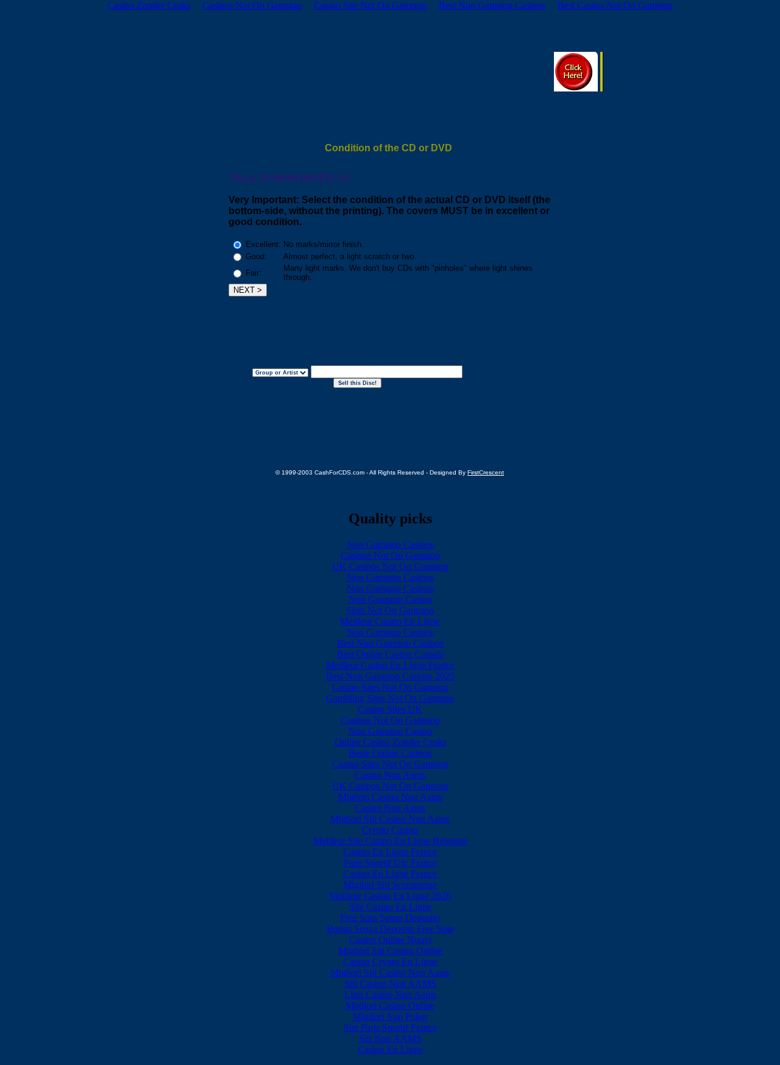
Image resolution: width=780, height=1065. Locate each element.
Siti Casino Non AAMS (390, 983)
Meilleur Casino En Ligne (390, 621)
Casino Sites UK (390, 709)
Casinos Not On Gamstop (390, 555)
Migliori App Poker (390, 1016)
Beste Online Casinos (390, 753)
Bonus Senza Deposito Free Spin (390, 928)
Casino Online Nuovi (390, 939)
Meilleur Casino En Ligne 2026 (390, 896)
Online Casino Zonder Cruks (390, 742)
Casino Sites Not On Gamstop (390, 687)
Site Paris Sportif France (390, 1027)
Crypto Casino (390, 830)
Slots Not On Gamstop (390, 610)
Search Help (509, 368)
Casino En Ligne (390, 1049)
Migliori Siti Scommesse (390, 885)
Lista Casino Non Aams (390, 994)
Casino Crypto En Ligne (390, 961)
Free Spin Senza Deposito (390, 918)
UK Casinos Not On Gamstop (390, 566)
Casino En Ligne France (390, 852)
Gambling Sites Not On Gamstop (390, 698)
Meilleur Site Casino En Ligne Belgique (390, 841)
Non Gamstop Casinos (390, 544)
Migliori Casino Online (390, 1005)
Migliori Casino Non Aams (390, 797)
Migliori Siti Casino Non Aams (390, 819)
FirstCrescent (485, 472)
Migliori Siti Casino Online (390, 950)
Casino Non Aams (390, 775)
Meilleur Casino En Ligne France (390, 665)
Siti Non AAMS (390, 1038)
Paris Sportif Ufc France (390, 863)
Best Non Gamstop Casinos (390, 643)
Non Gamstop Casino (390, 599)
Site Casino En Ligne (390, 907)
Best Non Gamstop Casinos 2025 (390, 676)
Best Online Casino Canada (390, 654)
